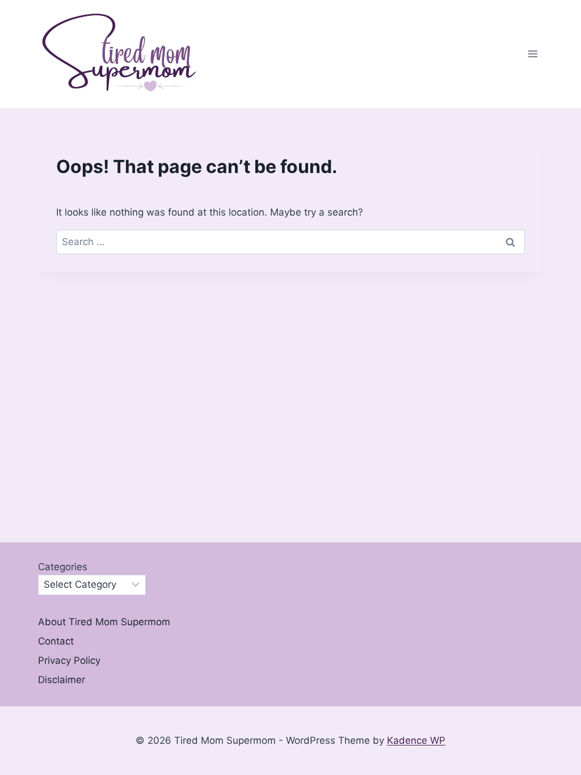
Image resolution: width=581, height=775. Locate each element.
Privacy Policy (69, 660)
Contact (56, 641)
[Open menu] (532, 54)
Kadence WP (416, 740)
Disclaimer (61, 679)
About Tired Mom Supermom (104, 621)
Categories (62, 566)
